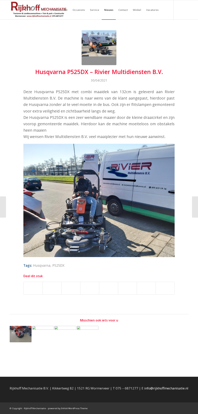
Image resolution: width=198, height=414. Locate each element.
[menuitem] (60, 10)
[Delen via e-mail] (165, 288)
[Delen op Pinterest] (70, 288)
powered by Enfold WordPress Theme (68, 408)
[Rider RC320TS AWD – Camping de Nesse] (65, 340)
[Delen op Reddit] (146, 288)
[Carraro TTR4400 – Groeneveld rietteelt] (3, 207)
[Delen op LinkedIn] (89, 288)
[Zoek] (165, 10)
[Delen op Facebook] (33, 288)
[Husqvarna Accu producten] (43, 337)
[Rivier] (99, 47)
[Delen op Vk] (127, 288)
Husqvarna (41, 265)
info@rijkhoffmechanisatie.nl (166, 388)
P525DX (58, 265)
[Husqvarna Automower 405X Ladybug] (21, 334)
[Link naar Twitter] (185, 10)
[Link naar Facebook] (180, 10)
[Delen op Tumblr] (108, 288)
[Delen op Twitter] (52, 288)
